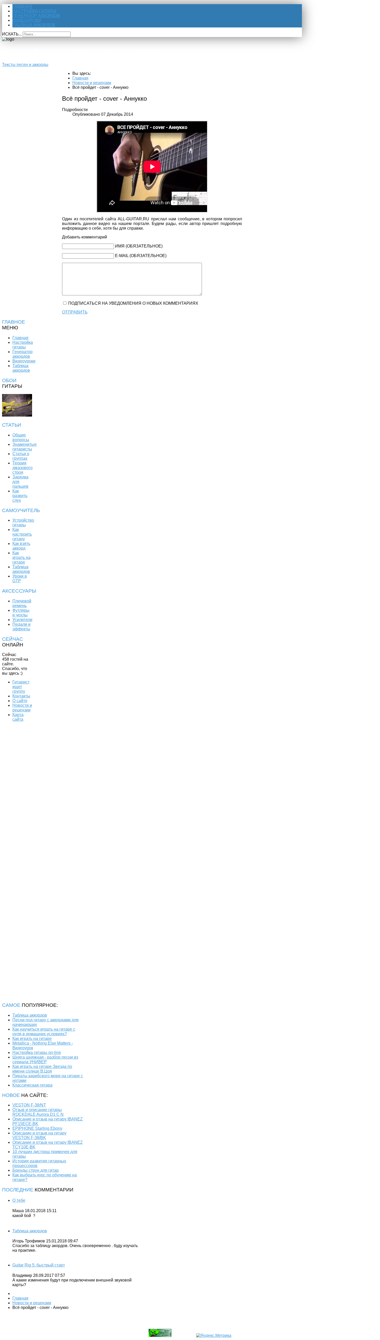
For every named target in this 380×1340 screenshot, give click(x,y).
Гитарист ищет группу (20, 687)
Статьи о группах (20, 456)
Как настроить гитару (22, 534)
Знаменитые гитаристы (24, 446)
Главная (22, 6)
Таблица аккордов (33, 25)
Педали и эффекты (21, 626)
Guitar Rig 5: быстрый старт (38, 1265)
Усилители (22, 619)
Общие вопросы (20, 437)
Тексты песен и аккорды (25, 64)
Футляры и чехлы (20, 612)
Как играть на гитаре (21, 557)
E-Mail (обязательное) (140, 255)
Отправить (75, 312)
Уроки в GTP (19, 578)
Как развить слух (19, 495)
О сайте (19, 700)
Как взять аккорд (21, 545)
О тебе (18, 1200)
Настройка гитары (34, 11)
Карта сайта (18, 717)
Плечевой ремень (21, 603)
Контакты (21, 696)
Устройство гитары (23, 522)
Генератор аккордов (36, 15)
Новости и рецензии (22, 707)
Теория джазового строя (22, 468)
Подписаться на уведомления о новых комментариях (133, 303)
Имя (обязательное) (139, 246)
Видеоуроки (26, 20)
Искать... (12, 34)
